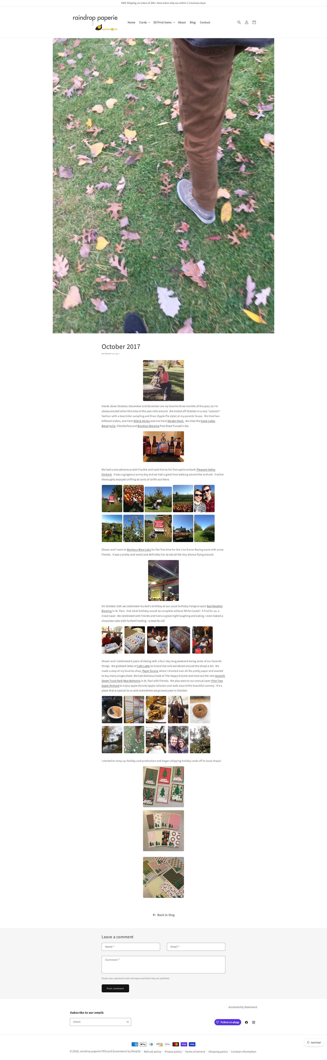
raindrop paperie (90, 1051)
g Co (112, 426)
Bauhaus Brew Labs (139, 549)
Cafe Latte (143, 666)
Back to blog (166, 915)
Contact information (243, 1051)
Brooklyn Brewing (148, 426)
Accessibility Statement (243, 1007)
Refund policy (152, 1051)
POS (104, 1051)
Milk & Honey (142, 421)
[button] (144, 22)
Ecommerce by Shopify (127, 1051)
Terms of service (195, 1051)
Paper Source (150, 671)
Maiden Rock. (176, 421)
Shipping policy (218, 1051)
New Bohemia (131, 681)
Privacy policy (173, 1051)
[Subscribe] (127, 1022)
